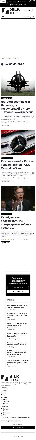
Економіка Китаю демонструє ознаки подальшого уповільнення (17, 325)
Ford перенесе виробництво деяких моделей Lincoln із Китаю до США (17, 334)
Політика (9, 98)
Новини (3, 58)
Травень (15, 58)
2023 (9, 58)
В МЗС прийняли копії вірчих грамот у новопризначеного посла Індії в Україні (17, 352)
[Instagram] (32, 10)
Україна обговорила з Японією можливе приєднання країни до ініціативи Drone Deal (18, 362)
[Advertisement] (18, 37)
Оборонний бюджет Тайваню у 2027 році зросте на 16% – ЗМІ (17, 315)
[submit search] (33, 16)
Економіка (4, 158)
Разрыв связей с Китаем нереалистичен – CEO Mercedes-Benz (17, 165)
